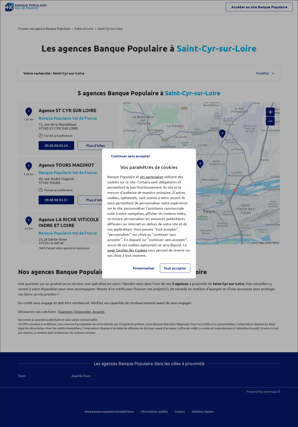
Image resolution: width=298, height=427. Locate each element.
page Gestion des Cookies (127, 250)
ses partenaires (151, 177)
